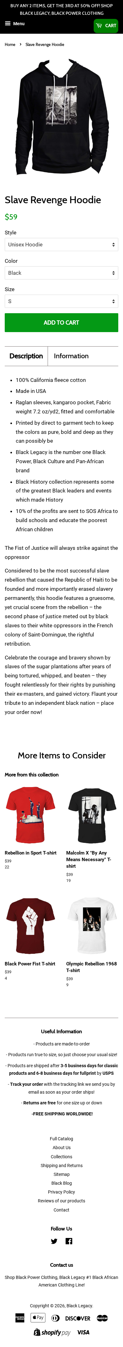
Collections (61, 1157)
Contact (61, 1210)
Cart (110, 25)
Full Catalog (61, 1139)
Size (10, 289)
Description (26, 356)
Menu (18, 23)
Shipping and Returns (62, 1165)
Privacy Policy (61, 1192)
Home (10, 44)
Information (71, 356)
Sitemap (62, 1174)
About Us (62, 1147)
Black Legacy (79, 1306)
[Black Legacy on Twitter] (54, 1242)
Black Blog (61, 1183)
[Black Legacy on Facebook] (69, 1242)
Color (11, 261)
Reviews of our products (61, 1201)
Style (10, 232)
